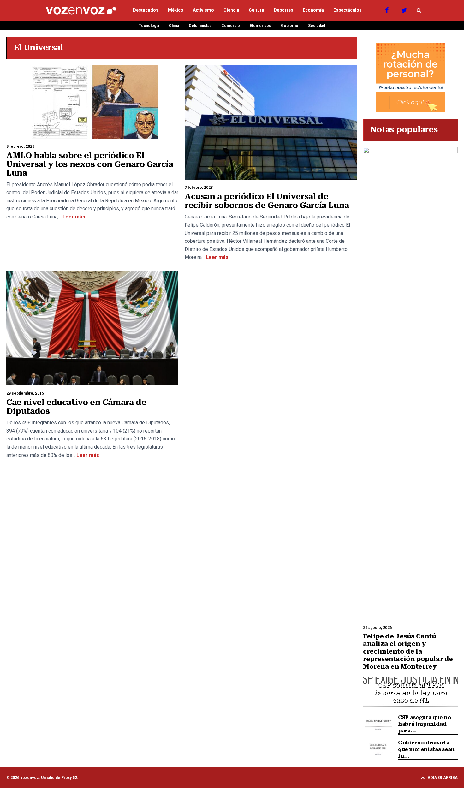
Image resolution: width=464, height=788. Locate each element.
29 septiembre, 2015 (25, 393)
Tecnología (149, 25)
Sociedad (316, 25)
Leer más (73, 217)
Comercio (230, 25)
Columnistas (200, 25)
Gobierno (289, 25)
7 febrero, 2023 (199, 187)
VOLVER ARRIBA (443, 777)
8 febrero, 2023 (20, 146)
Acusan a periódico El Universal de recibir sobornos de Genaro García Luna (267, 201)
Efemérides (260, 25)
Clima (174, 25)
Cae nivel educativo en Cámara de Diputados (76, 407)
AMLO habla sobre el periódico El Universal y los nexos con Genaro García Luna (89, 164)
